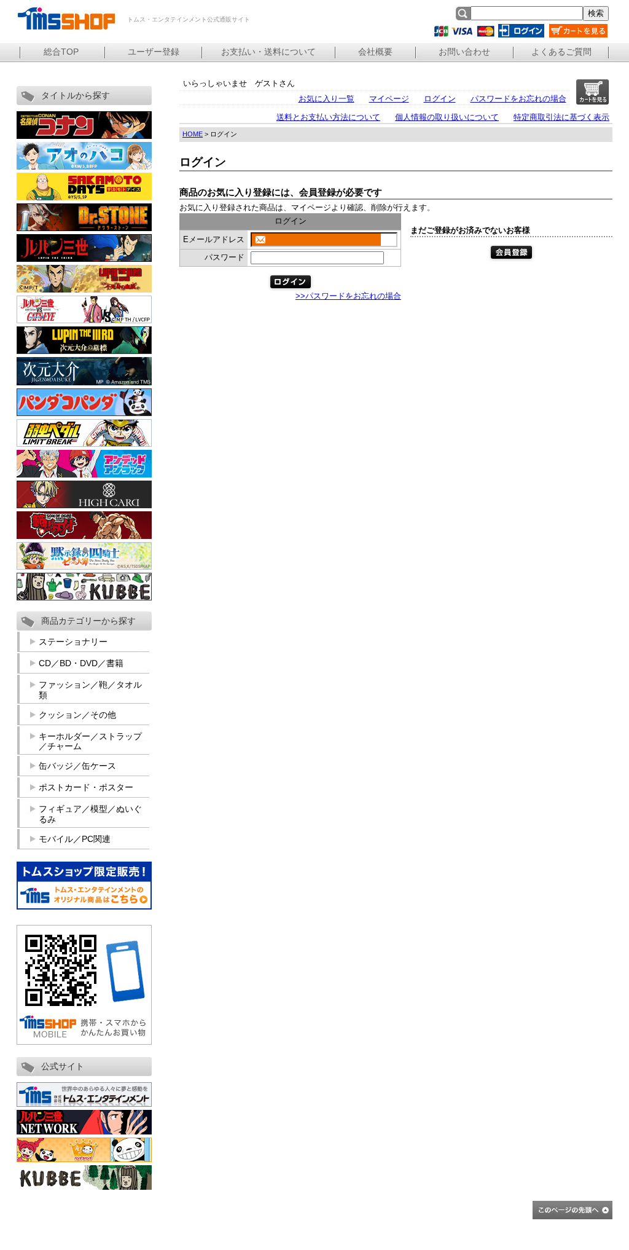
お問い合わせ (464, 52)
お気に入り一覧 (326, 98)
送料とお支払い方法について (328, 117)
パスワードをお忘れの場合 (518, 98)
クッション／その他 (77, 715)
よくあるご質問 (561, 52)
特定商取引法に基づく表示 (561, 117)
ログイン (440, 98)
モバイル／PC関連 (75, 839)
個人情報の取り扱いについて (447, 117)
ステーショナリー (73, 642)
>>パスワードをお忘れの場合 (348, 296)
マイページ (389, 98)
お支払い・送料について (268, 52)
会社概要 (375, 52)
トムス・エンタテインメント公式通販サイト (66, 18)
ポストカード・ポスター (86, 787)
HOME (192, 134)
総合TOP (61, 52)
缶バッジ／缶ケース (77, 766)
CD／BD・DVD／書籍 (81, 663)
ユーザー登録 (153, 52)
